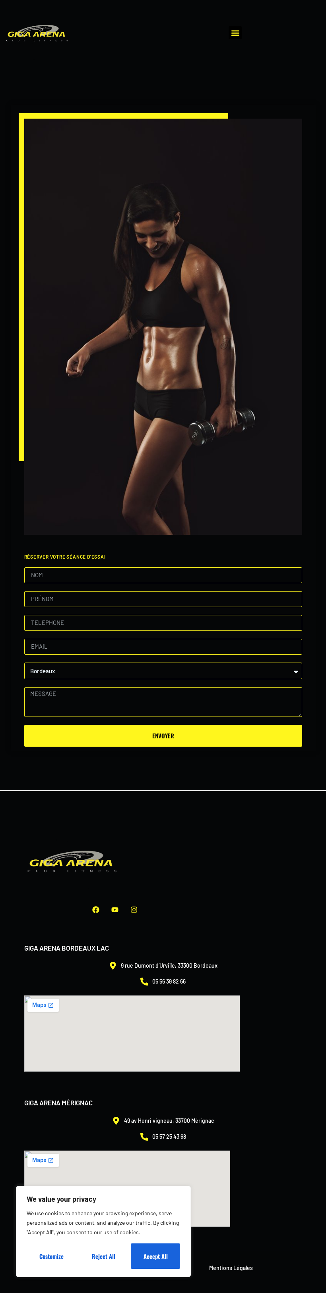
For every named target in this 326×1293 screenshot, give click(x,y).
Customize (51, 1256)
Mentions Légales (231, 1267)
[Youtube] (115, 910)
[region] (103, 1231)
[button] (235, 32)
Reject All (103, 1256)
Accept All (156, 1256)
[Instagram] (134, 910)
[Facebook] (96, 910)
